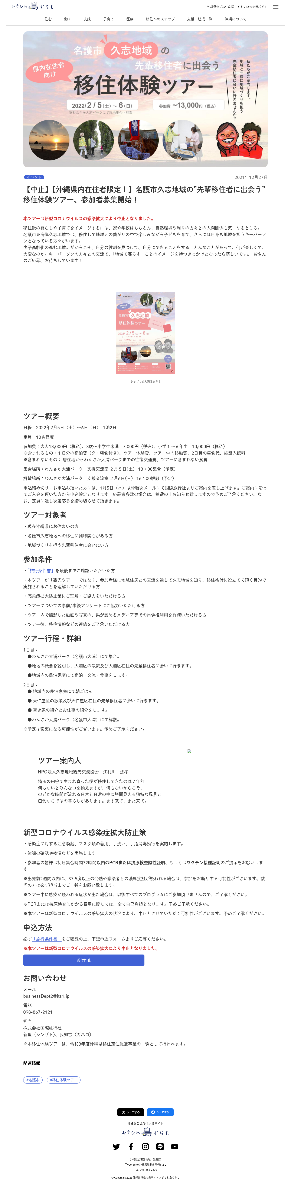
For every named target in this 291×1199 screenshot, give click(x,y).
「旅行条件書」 (41, 571)
